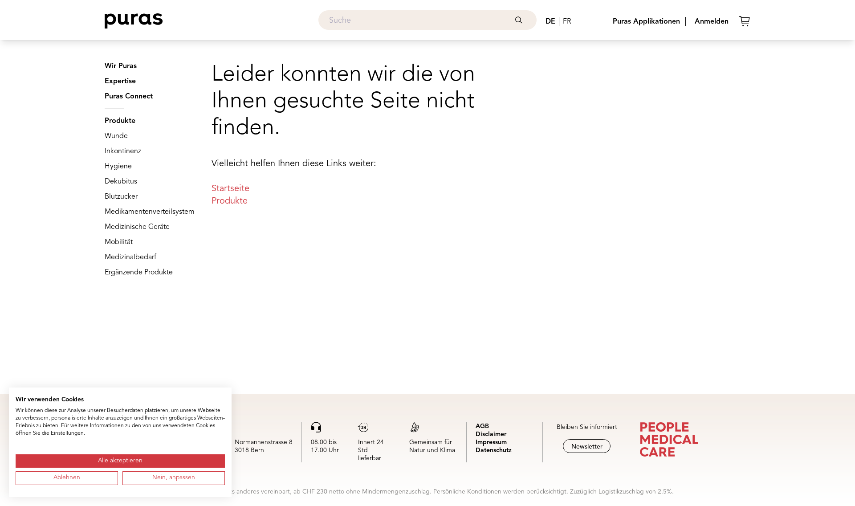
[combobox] (427, 20)
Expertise (120, 81)
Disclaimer (491, 434)
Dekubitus (121, 181)
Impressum (491, 442)
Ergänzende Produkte (139, 272)
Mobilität (119, 242)
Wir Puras (121, 66)
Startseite (230, 188)
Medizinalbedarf (130, 257)
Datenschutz (494, 450)
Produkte (120, 121)
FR (567, 21)
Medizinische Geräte (137, 227)
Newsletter (587, 447)
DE (550, 21)
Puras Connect (129, 96)
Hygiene (118, 166)
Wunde (116, 136)
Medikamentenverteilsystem (150, 212)
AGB (482, 426)
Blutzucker (121, 196)
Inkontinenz (123, 151)
